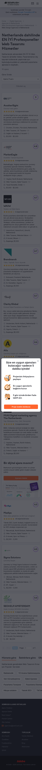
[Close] (38, 361)
